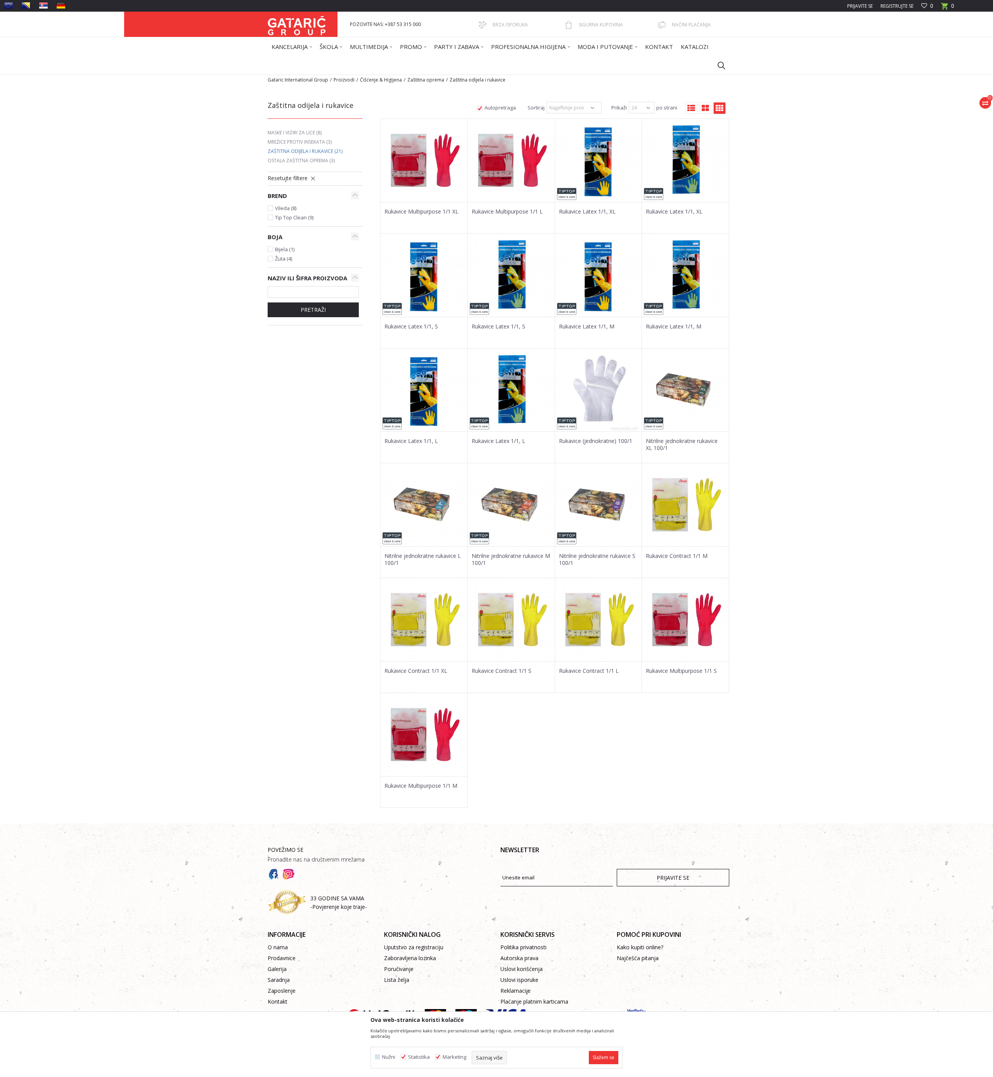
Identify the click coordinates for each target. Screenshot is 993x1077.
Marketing (454, 1057)
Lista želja (396, 979)
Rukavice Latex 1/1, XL (587, 211)
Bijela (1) (284, 249)
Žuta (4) (283, 258)
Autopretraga (500, 107)
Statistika (419, 1057)
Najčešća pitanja (638, 958)
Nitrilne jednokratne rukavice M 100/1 (511, 559)
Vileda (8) (285, 208)
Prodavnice (282, 958)
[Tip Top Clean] (566, 194)
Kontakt (277, 1001)
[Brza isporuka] (482, 25)
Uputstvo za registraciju (413, 947)
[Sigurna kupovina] (568, 25)
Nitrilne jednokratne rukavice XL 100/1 (682, 445)
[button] (717, 65)
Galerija (277, 969)
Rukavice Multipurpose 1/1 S (681, 670)
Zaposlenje (282, 990)
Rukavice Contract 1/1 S (501, 670)
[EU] (8, 5)
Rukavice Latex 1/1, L (411, 441)
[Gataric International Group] (297, 24)
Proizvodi (344, 79)
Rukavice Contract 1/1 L (589, 670)
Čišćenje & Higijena (381, 79)
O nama (278, 947)
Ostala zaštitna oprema (301, 160)
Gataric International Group (298, 79)
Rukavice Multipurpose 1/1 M (420, 785)
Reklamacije (515, 990)
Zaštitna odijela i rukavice (305, 151)
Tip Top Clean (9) (294, 217)
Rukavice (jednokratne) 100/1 (595, 441)
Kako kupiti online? (640, 947)
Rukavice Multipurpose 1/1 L (507, 211)
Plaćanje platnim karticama (534, 1001)
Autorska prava (519, 958)
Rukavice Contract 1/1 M (677, 555)
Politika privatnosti (523, 947)
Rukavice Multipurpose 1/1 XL (421, 211)
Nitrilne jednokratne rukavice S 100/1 (597, 559)
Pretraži (313, 309)
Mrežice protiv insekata (300, 142)
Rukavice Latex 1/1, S (411, 326)
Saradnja (279, 979)
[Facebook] (273, 874)
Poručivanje (398, 969)
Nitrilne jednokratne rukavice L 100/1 (422, 559)
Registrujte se (897, 6)
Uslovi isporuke (519, 979)
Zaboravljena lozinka (410, 958)
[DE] (61, 5)
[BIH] (26, 5)
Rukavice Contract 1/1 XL (415, 670)
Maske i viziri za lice (295, 132)
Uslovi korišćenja (521, 969)
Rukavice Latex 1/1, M (586, 326)
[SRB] (43, 5)
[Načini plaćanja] (661, 25)
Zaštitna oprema (425, 79)
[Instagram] (288, 874)
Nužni (388, 1057)
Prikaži (619, 107)
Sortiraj (536, 107)
